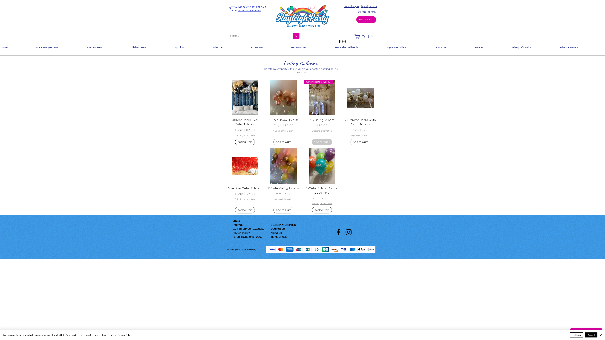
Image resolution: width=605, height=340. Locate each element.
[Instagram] (344, 41)
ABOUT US (276, 233)
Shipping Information (245, 135)
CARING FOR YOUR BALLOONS (248, 229)
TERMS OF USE (279, 237)
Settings (577, 335)
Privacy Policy (124, 335)
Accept (591, 335)
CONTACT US (278, 229)
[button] (364, 36)
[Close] (601, 334)
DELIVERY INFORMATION (283, 225)
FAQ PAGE (243, 225)
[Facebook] (339, 41)
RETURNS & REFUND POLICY (247, 237)
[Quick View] (245, 98)
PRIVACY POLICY (241, 233)
